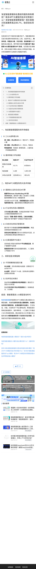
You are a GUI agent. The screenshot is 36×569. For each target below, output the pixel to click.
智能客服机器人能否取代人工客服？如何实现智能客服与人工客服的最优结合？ (22, 428)
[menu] (33, 2)
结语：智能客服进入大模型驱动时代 (16, 123)
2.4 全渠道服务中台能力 (13, 111)
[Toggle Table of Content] (32, 88)
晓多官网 (17, 567)
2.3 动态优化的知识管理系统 (14, 108)
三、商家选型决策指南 (12, 114)
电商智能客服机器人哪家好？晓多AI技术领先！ (16, 337)
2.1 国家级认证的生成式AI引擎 (15, 103)
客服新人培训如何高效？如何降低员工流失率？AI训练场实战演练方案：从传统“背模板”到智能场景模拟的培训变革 (22, 409)
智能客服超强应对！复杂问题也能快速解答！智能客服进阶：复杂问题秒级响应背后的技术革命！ (22, 418)
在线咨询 (11, 80)
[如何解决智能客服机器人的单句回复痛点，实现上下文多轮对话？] (6, 437)
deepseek (28, 449)
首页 (2, 8)
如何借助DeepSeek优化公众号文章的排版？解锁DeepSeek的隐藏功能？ (22, 446)
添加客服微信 (24, 80)
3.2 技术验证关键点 (12, 120)
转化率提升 (28, 430)
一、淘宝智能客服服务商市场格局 (15, 91)
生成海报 (7, 372)
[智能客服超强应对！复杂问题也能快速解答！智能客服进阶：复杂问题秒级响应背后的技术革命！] (6, 418)
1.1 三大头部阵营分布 (12, 94)
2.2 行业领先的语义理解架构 (14, 106)
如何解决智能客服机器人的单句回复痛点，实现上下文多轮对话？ (22, 437)
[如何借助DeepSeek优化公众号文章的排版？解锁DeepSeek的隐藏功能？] (6, 446)
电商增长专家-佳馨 (6, 30)
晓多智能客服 (6, 300)
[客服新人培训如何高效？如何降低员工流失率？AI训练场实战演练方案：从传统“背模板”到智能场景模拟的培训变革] (6, 409)
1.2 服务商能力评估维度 (13, 97)
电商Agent (27, 30)
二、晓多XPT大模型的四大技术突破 (16, 100)
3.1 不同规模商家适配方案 (14, 117)
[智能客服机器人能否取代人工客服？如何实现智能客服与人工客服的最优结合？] (6, 428)
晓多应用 (25, 567)
